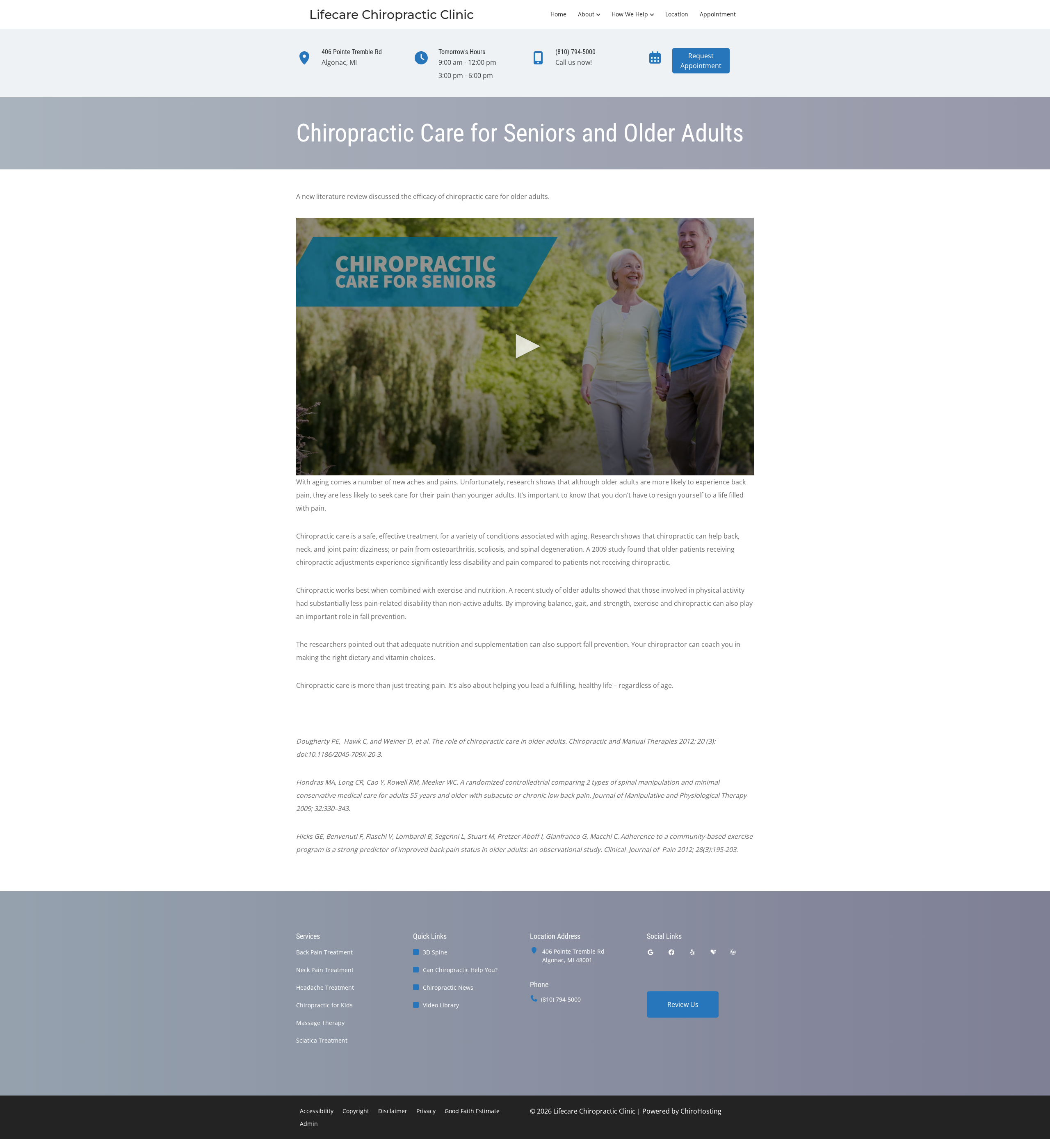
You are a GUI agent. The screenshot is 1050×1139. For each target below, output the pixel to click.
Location (676, 14)
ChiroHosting (700, 1111)
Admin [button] (309, 1124)
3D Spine (435, 952)
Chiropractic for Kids (324, 1005)
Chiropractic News (448, 987)
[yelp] (692, 952)
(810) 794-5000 (561, 999)
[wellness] (733, 952)
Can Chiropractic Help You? (460, 970)
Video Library (441, 1005)
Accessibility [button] (316, 1111)
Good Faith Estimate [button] (472, 1111)
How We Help (630, 14)
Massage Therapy (320, 1023)
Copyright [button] (355, 1111)
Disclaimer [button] (392, 1111)
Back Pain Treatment (324, 952)
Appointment (718, 14)
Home (558, 14)
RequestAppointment (700, 60)
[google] (650, 952)
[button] (525, 346)
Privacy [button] (426, 1111)
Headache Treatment (325, 987)
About (586, 14)
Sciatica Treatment (321, 1040)
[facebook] (672, 952)
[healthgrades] (713, 952)
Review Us (682, 1004)
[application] (525, 346)
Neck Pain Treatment (325, 970)
